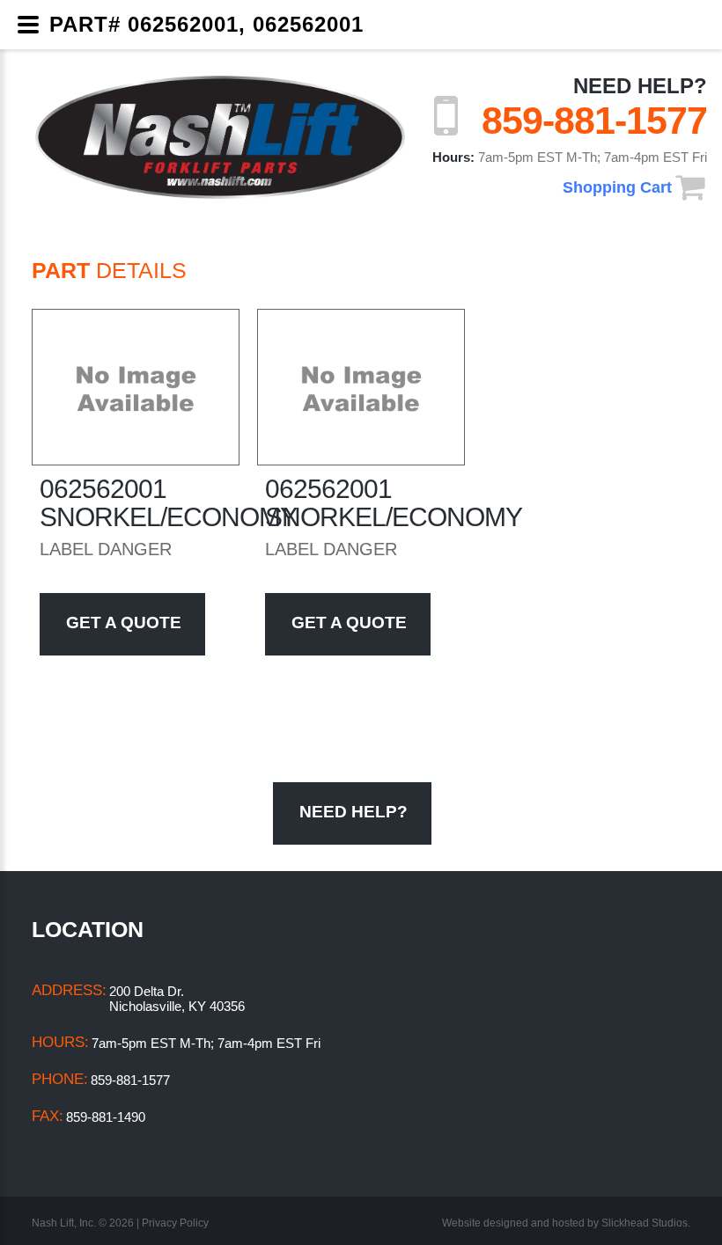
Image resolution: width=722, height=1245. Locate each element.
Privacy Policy (175, 1223)
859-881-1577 (594, 120)
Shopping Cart (617, 187)
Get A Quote (123, 622)
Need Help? (640, 86)
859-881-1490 (105, 1117)
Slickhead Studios (644, 1223)
